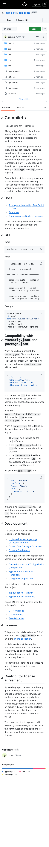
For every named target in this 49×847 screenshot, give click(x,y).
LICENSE (12, 93)
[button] (41, 249)
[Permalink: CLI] (2, 235)
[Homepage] (24, 4)
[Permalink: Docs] (2, 198)
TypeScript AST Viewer (21, 592)
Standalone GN (16, 618)
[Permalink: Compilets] (2, 118)
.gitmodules (13, 82)
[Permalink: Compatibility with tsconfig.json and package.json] (2, 340)
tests (10, 65)
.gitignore (12, 77)
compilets (11, 12)
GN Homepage (16, 610)
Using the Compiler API (21, 578)
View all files (24, 99)
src (9, 60)
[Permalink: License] (2, 625)
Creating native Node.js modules (25, 216)
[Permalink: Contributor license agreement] (2, 678)
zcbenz (11, 37)
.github (11, 43)
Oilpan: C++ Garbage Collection (25, 546)
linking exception (22, 638)
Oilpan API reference (19, 550)
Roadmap (14, 212)
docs (10, 54)
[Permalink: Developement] (2, 523)
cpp (10, 49)
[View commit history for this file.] (42, 37)
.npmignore (13, 88)
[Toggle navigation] (4, 4)
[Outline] (45, 107)
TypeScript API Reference (22, 596)
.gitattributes (13, 71)
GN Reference (16, 614)
